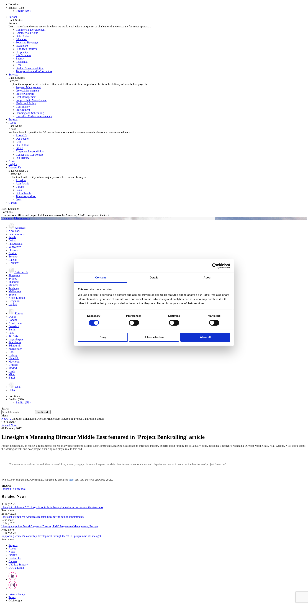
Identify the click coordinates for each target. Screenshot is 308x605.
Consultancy (23, 106)
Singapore (14, 275)
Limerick (14, 358)
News (12, 161)
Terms (12, 597)
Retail (19, 64)
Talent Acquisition (26, 196)
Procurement (23, 109)
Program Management (28, 87)
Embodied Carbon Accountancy (34, 116)
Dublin (12, 316)
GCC (19, 189)
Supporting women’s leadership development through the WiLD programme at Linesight (51, 536)
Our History (22, 157)
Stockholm (15, 342)
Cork (11, 351)
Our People (22, 138)
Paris (11, 332)
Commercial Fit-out (27, 32)
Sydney (13, 278)
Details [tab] (154, 277)
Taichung (14, 288)
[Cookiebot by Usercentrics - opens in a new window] (214, 265)
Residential (22, 61)
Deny (103, 337)
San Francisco (16, 234)
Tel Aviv (13, 335)
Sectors (13, 16)
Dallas (12, 240)
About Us (21, 135)
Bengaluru (14, 300)
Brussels (13, 364)
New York (14, 230)
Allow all (205, 337)
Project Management (27, 90)
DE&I (19, 148)
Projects (13, 119)
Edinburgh (14, 345)
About (12, 122)
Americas (21, 180)
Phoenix (13, 250)
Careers (13, 202)
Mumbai (13, 284)
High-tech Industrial (27, 48)
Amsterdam (15, 323)
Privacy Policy (17, 594)
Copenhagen (16, 339)
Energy (20, 58)
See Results (43, 412)
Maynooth (14, 361)
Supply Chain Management (31, 100)
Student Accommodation (29, 68)
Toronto (13, 256)
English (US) (23, 10)
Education (21, 39)
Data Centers (23, 36)
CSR (18, 141)
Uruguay (14, 262)
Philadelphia (15, 243)
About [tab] (207, 277)
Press (19, 199)
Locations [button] (14, 4)
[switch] (134, 323)
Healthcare (22, 45)
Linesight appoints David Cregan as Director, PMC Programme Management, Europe (49, 526)
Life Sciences (23, 55)
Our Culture (22, 145)
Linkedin (6, 488)
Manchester (15, 348)
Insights (13, 164)
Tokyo (12, 294)
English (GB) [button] (16, 7)
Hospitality (22, 52)
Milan (12, 374)
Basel (12, 377)
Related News (9, 425)
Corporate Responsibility (30, 151)
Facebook (20, 488)
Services (13, 74)
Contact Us (15, 167)
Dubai (12, 390)
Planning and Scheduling (30, 112)
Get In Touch (23, 193)
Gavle (12, 371)
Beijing (13, 304)
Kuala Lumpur (17, 297)
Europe (20, 186)
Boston (13, 253)
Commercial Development (30, 29)
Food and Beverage (27, 42)
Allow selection (154, 337)
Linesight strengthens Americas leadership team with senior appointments (42, 516)
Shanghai (14, 281)
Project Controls (25, 93)
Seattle (12, 237)
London (13, 319)
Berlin (12, 329)
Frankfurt (14, 326)
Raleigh (13, 259)
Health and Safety (26, 103)
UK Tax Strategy (18, 564)
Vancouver (15, 246)
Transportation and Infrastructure (34, 71)
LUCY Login (16, 567)
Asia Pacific (22, 183)
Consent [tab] (100, 277)
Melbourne (15, 291)
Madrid (13, 367)
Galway (13, 355)
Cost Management (26, 96)
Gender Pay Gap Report (29, 154)
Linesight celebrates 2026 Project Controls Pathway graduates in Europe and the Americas (52, 507)
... (10, 418)
